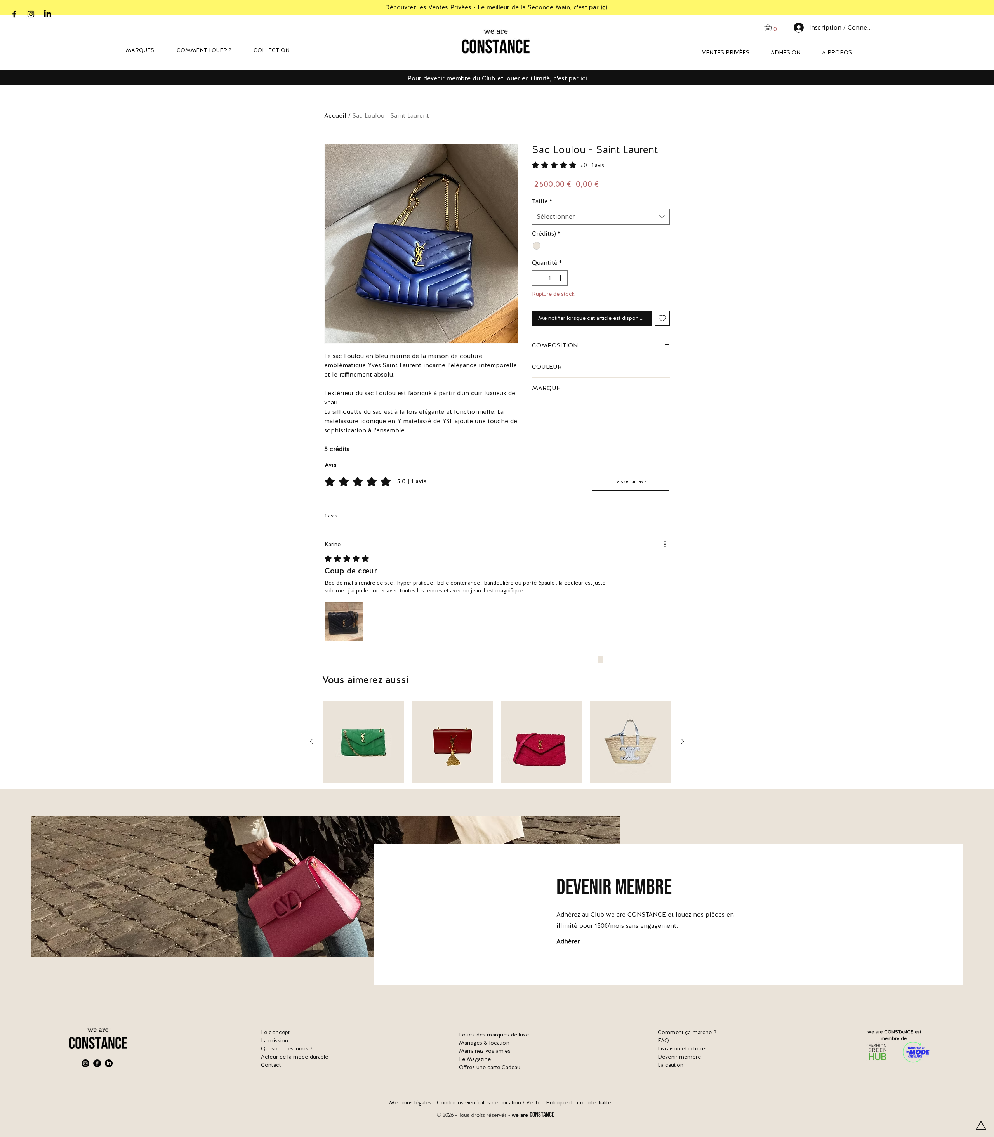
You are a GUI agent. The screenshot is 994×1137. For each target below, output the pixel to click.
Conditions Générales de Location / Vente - (491, 1102)
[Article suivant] (682, 741)
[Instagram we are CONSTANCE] (30, 14)
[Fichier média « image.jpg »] (344, 621)
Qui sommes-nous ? (287, 1048)
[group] (497, 742)
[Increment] (561, 278)
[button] (772, 27)
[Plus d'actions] (664, 544)
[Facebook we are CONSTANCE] (14, 14)
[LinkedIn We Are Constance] (109, 1063)
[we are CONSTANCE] (47, 14)
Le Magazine (475, 1058)
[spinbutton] (550, 278)
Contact (271, 1064)
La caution (670, 1064)
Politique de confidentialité (578, 1102)
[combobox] (601, 216)
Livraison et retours (682, 1048)
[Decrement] (538, 278)
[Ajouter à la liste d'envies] (662, 318)
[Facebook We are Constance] (97, 1063)
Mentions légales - (413, 1102)
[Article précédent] (311, 741)
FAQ (663, 1040)
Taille (542, 201)
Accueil (335, 115)
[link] (568, 164)
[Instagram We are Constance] (85, 1063)
